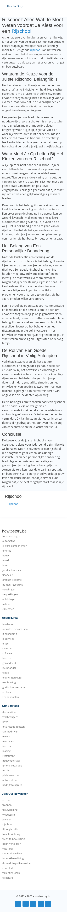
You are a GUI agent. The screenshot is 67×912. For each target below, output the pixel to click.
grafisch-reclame (12, 580)
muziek (6, 770)
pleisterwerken (11, 775)
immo (5, 565)
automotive (8, 541)
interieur (7, 658)
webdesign (8, 814)
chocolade (8, 868)
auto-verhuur (10, 780)
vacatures (8, 848)
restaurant (8, 756)
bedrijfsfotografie (12, 785)
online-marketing (12, 677)
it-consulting (9, 634)
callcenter (8, 609)
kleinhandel (9, 668)
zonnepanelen (10, 697)
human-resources (12, 584)
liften (5, 722)
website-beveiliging (13, 839)
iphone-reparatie (12, 765)
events (6, 736)
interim (6, 746)
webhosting (9, 682)
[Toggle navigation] (60, 6)
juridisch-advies (11, 570)
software (7, 653)
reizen (6, 800)
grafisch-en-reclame (13, 687)
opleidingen (9, 599)
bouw (5, 555)
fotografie (7, 878)
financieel (8, 575)
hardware (8, 624)
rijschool (35, 50)
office (5, 643)
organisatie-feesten (13, 727)
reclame (7, 692)
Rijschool (21, 31)
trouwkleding (10, 810)
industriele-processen (15, 629)
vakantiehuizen (11, 873)
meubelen (8, 741)
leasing (6, 751)
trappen (7, 805)
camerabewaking (12, 853)
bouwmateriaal (11, 761)
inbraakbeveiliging (13, 858)
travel (5, 560)
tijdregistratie (10, 829)
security (7, 648)
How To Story (15, 6)
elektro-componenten (14, 546)
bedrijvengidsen (11, 844)
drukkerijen (9, 712)
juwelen (7, 819)
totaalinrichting (11, 834)
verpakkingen (10, 594)
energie (6, 550)
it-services (8, 639)
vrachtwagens (10, 717)
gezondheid (9, 663)
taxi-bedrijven (10, 731)
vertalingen (8, 589)
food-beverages (11, 536)
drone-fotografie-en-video (17, 863)
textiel (5, 673)
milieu (6, 604)
